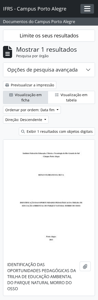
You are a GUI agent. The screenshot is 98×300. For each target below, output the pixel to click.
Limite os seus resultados (49, 35)
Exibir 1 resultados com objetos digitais (59, 131)
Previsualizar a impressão (32, 85)
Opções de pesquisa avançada (42, 69)
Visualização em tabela (73, 97)
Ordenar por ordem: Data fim (30, 109)
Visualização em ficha (28, 97)
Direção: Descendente (24, 119)
